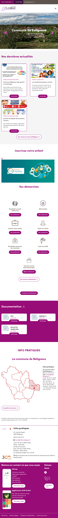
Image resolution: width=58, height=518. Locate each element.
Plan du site (4, 515)
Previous (5, 32)
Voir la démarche (15, 214)
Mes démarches (29, 2)
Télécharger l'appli (19, 485)
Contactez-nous (49, 486)
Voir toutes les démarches (28, 279)
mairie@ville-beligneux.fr (22, 440)
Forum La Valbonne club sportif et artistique (13, 83)
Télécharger (14, 321)
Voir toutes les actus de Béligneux (28, 137)
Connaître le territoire (9, 408)
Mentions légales (13, 515)
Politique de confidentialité (28, 515)
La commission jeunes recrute (42, 82)
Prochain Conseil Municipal (29, 293)
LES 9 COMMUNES (6, 2)
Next (52, 32)
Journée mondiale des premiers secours (14, 119)
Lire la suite (14, 96)
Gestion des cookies (42, 515)
